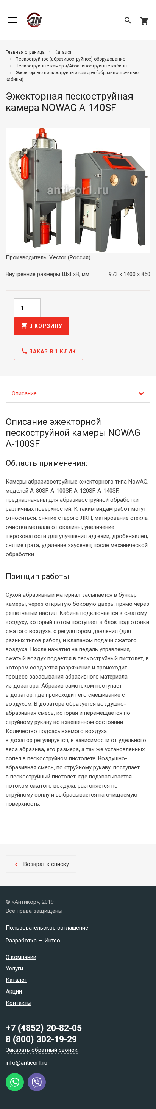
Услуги (14, 968)
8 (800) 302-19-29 (41, 1039)
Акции (14, 991)
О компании (21, 957)
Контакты (18, 1003)
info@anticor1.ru (26, 1062)
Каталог (16, 979)
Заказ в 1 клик (48, 351)
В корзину (41, 325)
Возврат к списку (41, 864)
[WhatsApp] (15, 1089)
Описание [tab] (24, 393)
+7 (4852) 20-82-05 (44, 1028)
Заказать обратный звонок (42, 1050)
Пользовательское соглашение (47, 927)
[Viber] (37, 1089)
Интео (52, 940)
